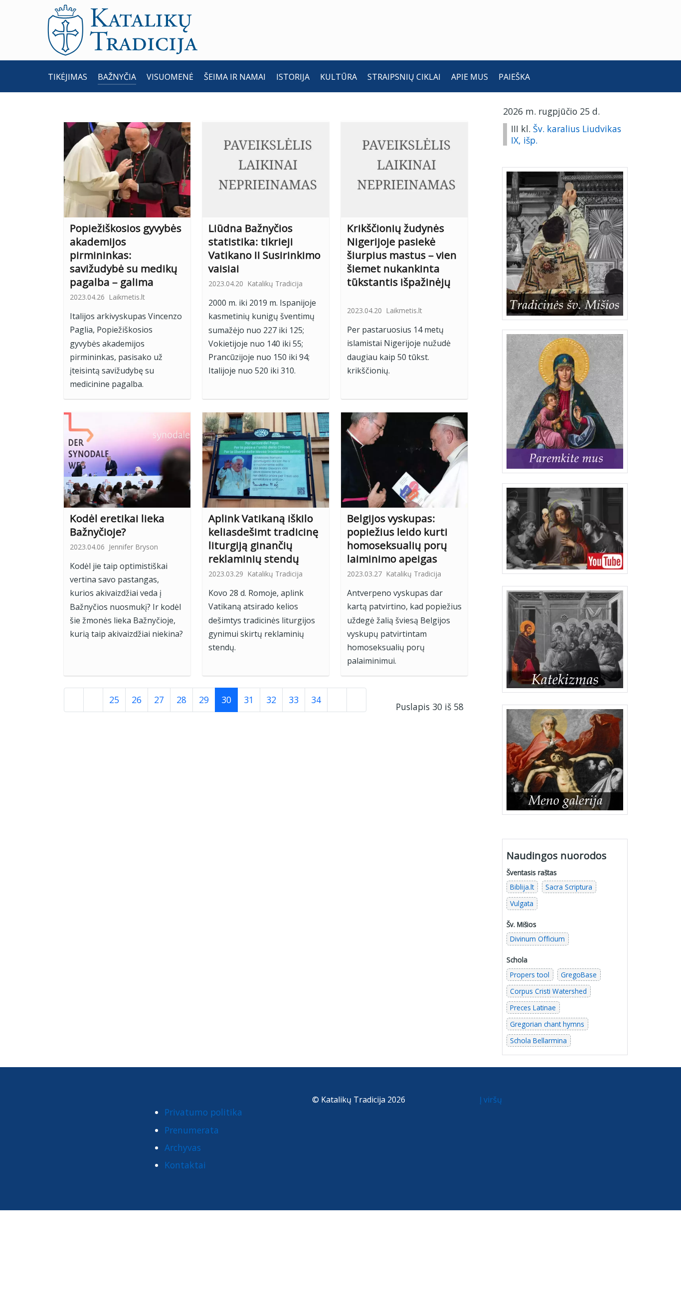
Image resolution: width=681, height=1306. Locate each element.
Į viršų (492, 1099)
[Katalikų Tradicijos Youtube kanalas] (565, 527)
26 (137, 700)
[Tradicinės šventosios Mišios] (565, 244)
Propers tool (529, 974)
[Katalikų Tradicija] (79, 1120)
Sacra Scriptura (568, 887)
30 (226, 700)
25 (114, 700)
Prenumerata (192, 1130)
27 (159, 700)
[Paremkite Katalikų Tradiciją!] (565, 400)
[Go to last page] (356, 700)
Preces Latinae (533, 1007)
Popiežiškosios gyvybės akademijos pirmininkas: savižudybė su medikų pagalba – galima (125, 255)
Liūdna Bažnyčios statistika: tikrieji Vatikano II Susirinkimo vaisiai (264, 248)
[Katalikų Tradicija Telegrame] (120, 1102)
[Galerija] (565, 758)
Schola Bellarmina (538, 1040)
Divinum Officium (537, 938)
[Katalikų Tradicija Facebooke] (59, 1102)
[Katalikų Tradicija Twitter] (101, 1102)
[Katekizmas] (565, 638)
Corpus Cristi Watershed (548, 991)
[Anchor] (161, 281)
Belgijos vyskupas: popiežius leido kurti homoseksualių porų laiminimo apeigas (397, 538)
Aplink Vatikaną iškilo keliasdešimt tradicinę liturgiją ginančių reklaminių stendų (263, 538)
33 (294, 700)
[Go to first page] (74, 700)
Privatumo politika (203, 1112)
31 (249, 700)
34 (316, 700)
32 (271, 700)
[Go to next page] (337, 700)
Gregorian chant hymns (547, 1024)
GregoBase (579, 974)
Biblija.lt (522, 887)
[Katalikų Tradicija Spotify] (59, 1120)
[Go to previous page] (93, 700)
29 (204, 700)
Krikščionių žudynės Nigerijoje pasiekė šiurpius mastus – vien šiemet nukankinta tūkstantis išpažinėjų (402, 255)
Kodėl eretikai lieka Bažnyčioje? (117, 525)
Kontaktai (185, 1165)
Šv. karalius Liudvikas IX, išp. (566, 134)
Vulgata (521, 903)
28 (181, 700)
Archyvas (183, 1147)
